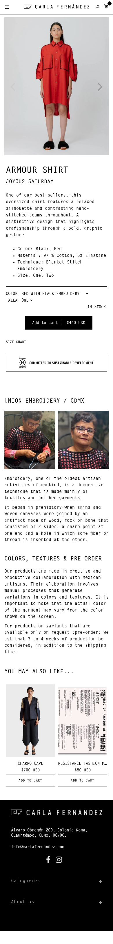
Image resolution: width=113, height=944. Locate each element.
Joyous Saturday (30, 182)
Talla (11, 301)
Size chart (16, 342)
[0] (106, 7)
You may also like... (39, 672)
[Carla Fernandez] (56, 7)
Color (11, 294)
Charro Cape (30, 764)
